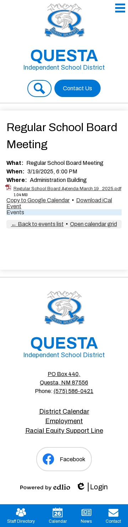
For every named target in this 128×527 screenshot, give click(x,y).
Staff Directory (21, 521)
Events (15, 212)
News (86, 521)
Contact (113, 521)
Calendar (58, 521)
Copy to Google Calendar (38, 200)
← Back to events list (37, 224)
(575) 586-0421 (74, 391)
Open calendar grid (93, 224)
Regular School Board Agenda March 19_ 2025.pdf (67, 188)
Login (92, 487)
